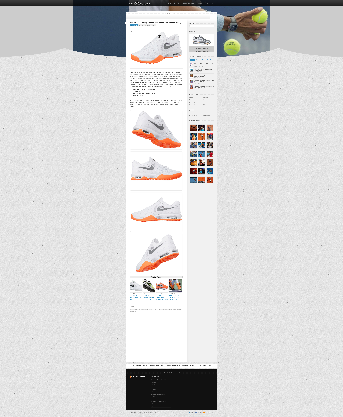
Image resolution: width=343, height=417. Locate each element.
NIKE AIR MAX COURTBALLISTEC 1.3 (199, 51)
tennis (204, 104)
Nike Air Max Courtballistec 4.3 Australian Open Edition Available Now (162, 298)
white (174, 309)
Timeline (199, 3)
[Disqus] (156, 336)
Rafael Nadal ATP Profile (205, 365)
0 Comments (133, 25)
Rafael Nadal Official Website (139, 365)
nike (160, 309)
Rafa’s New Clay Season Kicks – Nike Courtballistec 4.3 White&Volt (148, 298)
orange (170, 309)
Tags (211, 59)
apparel (191, 97)
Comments (205, 59)
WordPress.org (206, 115)
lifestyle (204, 99)
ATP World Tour (173, 3)
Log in (190, 113)
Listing (154, 384)
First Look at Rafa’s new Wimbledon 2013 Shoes (135, 297)
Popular (198, 59)
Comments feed (193, 115)
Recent (192, 59)
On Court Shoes (188, 3)
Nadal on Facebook (138, 377)
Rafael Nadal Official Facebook (172, 365)
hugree (143, 25)
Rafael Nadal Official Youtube (189, 365)
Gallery (154, 382)
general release (150, 309)
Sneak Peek (174, 17)
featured (191, 99)
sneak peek (192, 104)
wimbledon (179, 309)
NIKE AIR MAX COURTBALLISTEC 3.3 (199, 48)
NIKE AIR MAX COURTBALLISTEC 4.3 (199, 47)
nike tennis (165, 309)
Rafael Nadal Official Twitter (156, 365)
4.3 (132, 309)
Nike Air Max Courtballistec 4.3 (158, 379)
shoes (133, 306)
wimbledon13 (133, 311)
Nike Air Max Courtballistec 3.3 (158, 387)
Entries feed (206, 113)
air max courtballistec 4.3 (140, 309)
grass (156, 309)
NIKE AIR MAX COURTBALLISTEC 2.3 (199, 50)
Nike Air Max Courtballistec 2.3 (158, 394)
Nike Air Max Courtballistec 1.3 (158, 401)
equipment (205, 97)
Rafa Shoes (209, 3)
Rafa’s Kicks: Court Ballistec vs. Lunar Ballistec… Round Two (175, 297)
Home (132, 17)
